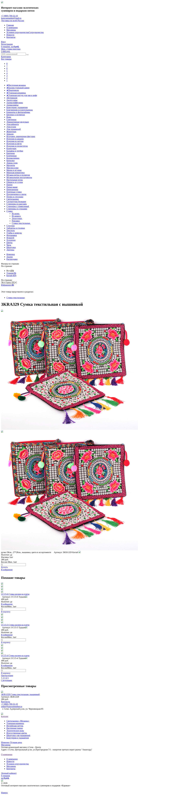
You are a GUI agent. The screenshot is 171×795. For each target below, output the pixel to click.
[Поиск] (27, 54)
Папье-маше (12, 187)
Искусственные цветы (16, 733)
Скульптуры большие (16, 201)
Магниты (10, 165)
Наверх (4, 793)
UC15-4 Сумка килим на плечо (15, 655)
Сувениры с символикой (17, 206)
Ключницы (11, 156)
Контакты (10, 37)
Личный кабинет (9, 773)
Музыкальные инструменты (19, 177)
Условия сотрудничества (17, 32)
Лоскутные (17, 218)
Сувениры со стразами (16, 209)
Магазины (11, 30)
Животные (11, 131)
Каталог (4, 716)
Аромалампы (12, 105)
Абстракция (11, 98)
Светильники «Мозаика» (17, 721)
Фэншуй (10, 238)
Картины (10, 153)
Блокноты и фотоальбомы (18, 112)
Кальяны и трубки (14, 151)
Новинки (10, 254)
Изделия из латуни (15, 141)
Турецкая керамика (15, 723)
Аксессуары (11, 100)
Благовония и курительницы (19, 110)
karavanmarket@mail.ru (11, 18)
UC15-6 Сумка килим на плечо (15, 594)
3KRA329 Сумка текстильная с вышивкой (20, 694)
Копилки (10, 160)
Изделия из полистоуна (17, 146)
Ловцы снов (12, 163)
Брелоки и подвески (15, 115)
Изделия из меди (14, 143)
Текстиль (10, 230)
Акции (9, 257)
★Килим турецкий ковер (17, 88)
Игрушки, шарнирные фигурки (20, 136)
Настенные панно (14, 728)
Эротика (10, 250)
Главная (10, 25)
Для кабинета (12, 124)
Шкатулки (11, 247)
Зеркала (9, 134)
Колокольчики (12, 158)
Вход (3, 42)
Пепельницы (12, 189)
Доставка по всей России (12, 20)
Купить (4, 567)
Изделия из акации (15, 139)
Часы (8, 245)
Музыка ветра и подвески (18, 175)
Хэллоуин (10, 240)
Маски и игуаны (14, 170)
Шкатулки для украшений (18, 735)
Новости (10, 35)
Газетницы (11, 119)
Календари (11, 148)
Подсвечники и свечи (16, 194)
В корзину (5, 612)
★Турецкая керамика (16, 93)
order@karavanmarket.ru (11, 706)
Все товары (6, 59)
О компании (12, 27)
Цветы (9, 242)
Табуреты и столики (15, 228)
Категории (6, 56)
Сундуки (10, 226)
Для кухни (11, 127)
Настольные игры (14, 180)
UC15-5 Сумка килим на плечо (15, 625)
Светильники (12, 199)
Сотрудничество (36, 32)
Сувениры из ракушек (16, 204)
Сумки (9, 211)
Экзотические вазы (15, 730)
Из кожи (16, 213)
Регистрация (7, 44)
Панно (9, 185)
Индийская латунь (14, 726)
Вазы (8, 117)
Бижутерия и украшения (17, 738)
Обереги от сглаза (14, 182)
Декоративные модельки (17, 122)
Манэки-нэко (12, 168)
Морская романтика (15, 172)
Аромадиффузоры (14, 102)
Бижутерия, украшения (17, 107)
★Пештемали (12, 90)
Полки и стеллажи (14, 197)
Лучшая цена (16, 742)
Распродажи (12, 259)
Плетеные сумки (14, 192)
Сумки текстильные (21, 223)
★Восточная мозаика (16, 85)
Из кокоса (16, 216)
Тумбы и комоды (14, 233)
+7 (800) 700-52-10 (9, 16)
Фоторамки (11, 235)
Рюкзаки (16, 221)
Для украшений (13, 129)
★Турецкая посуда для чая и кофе (21, 95)
